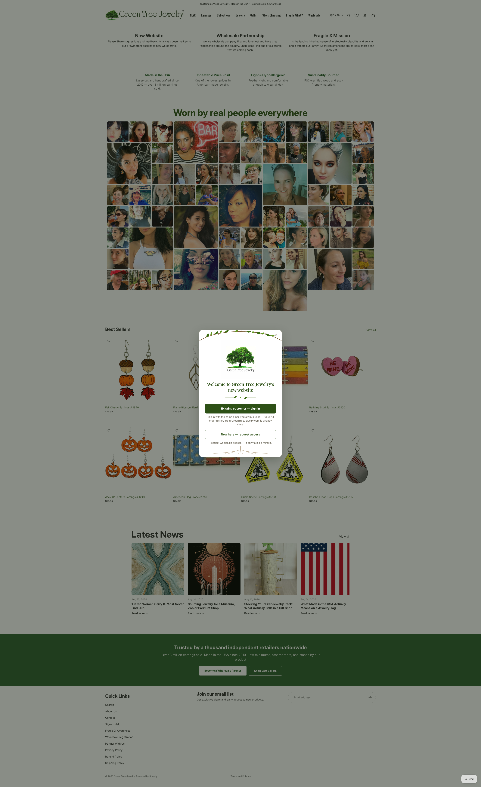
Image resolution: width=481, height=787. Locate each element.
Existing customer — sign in (240, 408)
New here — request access (240, 434)
